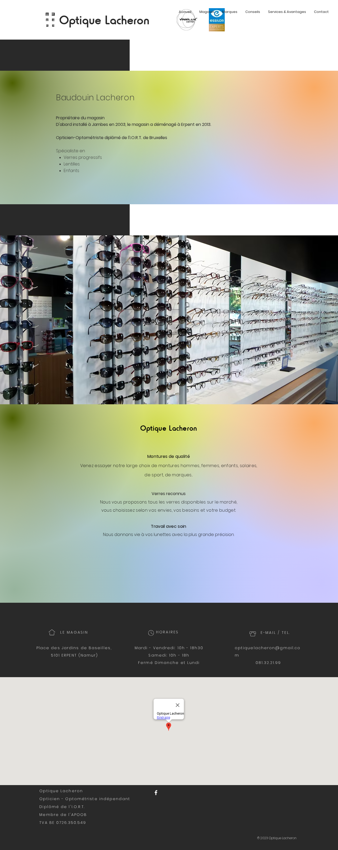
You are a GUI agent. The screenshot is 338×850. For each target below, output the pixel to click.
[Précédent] (29, 319)
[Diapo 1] (164, 394)
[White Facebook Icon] (156, 792)
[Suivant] (309, 319)
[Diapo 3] (174, 394)
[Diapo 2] (169, 394)
